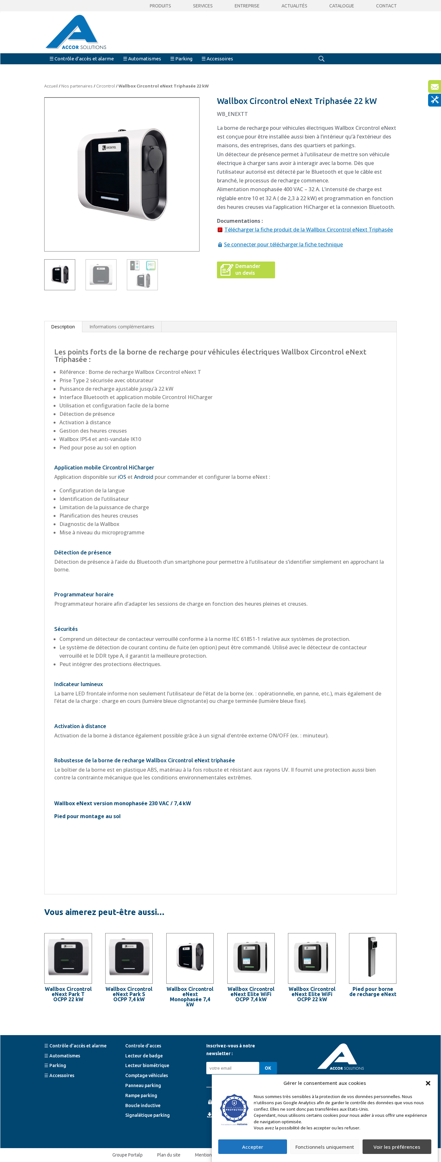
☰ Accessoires (217, 58)
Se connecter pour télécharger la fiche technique (283, 244)
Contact (386, 6)
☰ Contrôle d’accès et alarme (81, 58)
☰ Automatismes (142, 58)
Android (143, 476)
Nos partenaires (77, 86)
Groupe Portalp (127, 1154)
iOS (122, 476)
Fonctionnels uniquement (324, 1147)
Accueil (51, 86)
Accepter (252, 1147)
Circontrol (105, 86)
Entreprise (247, 6)
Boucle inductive (142, 1105)
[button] (428, 1083)
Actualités (294, 6)
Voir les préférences (397, 1147)
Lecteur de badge (144, 1055)
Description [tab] (63, 327)
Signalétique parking (147, 1115)
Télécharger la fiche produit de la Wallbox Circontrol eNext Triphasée (308, 229)
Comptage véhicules (146, 1075)
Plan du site (168, 1154)
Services (203, 6)
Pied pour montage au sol (87, 816)
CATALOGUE (341, 6)
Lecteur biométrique (147, 1065)
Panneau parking (143, 1085)
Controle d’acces (143, 1045)
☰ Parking (181, 58)
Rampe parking (141, 1095)
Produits (160, 6)
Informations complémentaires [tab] (121, 327)
